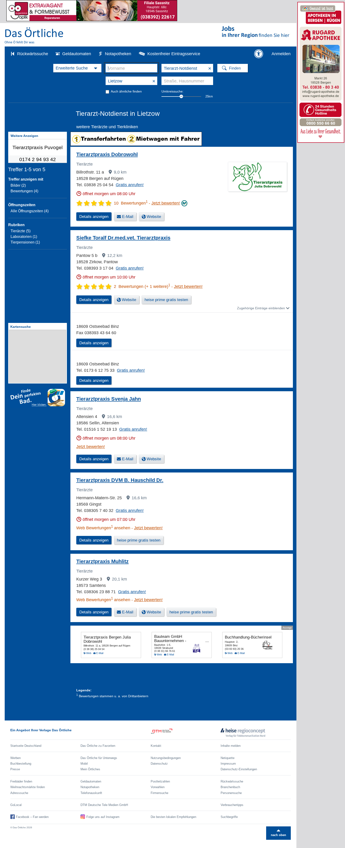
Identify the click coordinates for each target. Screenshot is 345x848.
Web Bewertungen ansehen (103, 528)
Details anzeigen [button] (93, 216)
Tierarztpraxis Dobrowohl (107, 154)
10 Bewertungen (131, 203)
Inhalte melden (231, 745)
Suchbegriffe (229, 817)
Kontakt (156, 745)
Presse (15, 769)
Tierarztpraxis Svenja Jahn (108, 399)
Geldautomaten (76, 53)
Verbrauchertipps (232, 805)
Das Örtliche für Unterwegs (98, 758)
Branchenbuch (230, 787)
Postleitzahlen (160, 781)
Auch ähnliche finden (126, 91)
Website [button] (154, 216)
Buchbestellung (20, 763)
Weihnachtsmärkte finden (27, 787)
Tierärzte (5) (21, 231)
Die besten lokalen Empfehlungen (173, 817)
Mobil (84, 763)
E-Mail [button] (127, 216)
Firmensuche (159, 793)
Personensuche (231, 793)
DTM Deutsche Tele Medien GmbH (104, 805)
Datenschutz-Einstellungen (239, 769)
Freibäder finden (21, 781)
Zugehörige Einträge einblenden (261, 308)
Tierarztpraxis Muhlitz (102, 561)
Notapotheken (118, 53)
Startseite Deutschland (25, 745)
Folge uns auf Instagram (102, 817)
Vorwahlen (158, 787)
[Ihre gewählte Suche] (77, 68)
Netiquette (227, 758)
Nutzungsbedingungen (166, 758)
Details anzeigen (93, 343)
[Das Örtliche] (34, 35)
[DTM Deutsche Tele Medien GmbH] (186, 732)
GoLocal (16, 805)
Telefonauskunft (91, 793)
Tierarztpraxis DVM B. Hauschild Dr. (119, 480)
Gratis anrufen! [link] (130, 184)
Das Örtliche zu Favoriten (97, 745)
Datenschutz (159, 763)
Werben (15, 758)
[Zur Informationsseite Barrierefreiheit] (258, 53)
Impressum (228, 763)
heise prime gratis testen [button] (166, 300)
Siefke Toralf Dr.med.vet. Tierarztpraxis (123, 238)
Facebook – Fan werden (32, 817)
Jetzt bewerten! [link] (165, 203)
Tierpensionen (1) (25, 242)
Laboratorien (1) (24, 237)
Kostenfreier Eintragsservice (173, 53)
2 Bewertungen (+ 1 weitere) (142, 286)
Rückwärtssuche (32, 53)
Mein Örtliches (90, 769)
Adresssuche (19, 793)
